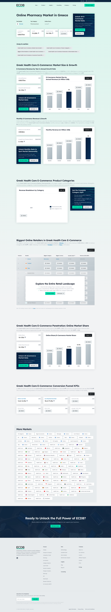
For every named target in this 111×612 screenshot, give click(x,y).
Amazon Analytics (47, 568)
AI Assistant (45, 560)
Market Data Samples (65, 557)
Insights (51, 5)
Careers (80, 555)
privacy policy (26, 603)
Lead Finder (45, 565)
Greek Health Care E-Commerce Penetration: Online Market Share (62, 51)
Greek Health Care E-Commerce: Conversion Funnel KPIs (30, 55)
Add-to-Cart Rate (22, 398)
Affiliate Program (82, 557)
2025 (61, 190)
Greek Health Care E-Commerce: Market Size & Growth (30, 48)
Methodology (64, 549)
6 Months (87, 129)
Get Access (78, 33)
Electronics (46, 259)
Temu (60, 245)
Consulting (59, 5)
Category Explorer (47, 563)
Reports (62, 567)
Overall (90, 250)
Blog (62, 565)
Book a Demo (90, 5)
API (44, 576)
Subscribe (35, 599)
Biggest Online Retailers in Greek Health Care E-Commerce (30, 51)
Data (36, 5)
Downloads (45, 578)
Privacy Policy (81, 609)
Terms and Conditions (90, 609)
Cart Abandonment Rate (50, 398)
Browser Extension (47, 581)
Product (43, 5)
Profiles (44, 550)
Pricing (74, 5)
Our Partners (81, 552)
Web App (45, 573)
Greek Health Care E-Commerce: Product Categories (58, 48)
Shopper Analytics (47, 571)
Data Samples (64, 555)
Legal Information (72, 609)
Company (66, 5)
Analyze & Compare (47, 552)
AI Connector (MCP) (47, 584)
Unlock (64, 33)
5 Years (87, 78)
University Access (91, 1)
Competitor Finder (47, 555)
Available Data (64, 552)
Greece (57, 259)
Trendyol (50, 245)
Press (80, 563)
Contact (80, 560)
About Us (81, 549)
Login (83, 1)
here (34, 308)
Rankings (45, 557)
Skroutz (21, 24)
